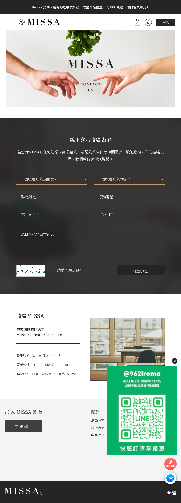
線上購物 (97, 427)
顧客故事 (97, 434)
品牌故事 (97, 420)
